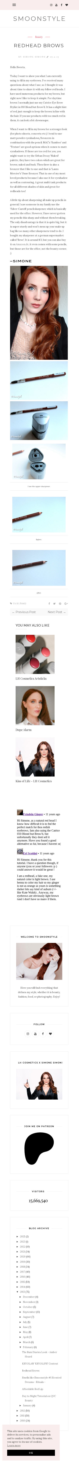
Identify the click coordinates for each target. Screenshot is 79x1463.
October (28, 1307)
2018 (22, 1266)
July (25, 1322)
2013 (22, 1291)
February (28, 1347)
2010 (22, 1420)
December (29, 1296)
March (26, 1342)
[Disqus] (39, 854)
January (27, 1405)
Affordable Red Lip (32, 1389)
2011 (22, 1415)
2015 (22, 1281)
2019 (22, 1261)
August (27, 1317)
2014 (22, 1286)
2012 (22, 1410)
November (29, 1302)
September (29, 1312)
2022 (22, 1246)
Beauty (39, 37)
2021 (22, 1251)
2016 (22, 1276)
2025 (22, 1236)
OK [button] (31, 1452)
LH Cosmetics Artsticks (31, 678)
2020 (23, 1256)
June (25, 1327)
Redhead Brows (31, 1370)
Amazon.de (22, 244)
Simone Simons (35, 56)
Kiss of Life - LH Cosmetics (34, 781)
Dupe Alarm (23, 730)
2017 (22, 1271)
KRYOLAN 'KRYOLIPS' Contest (40, 1363)
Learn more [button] (14, 1445)
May (25, 1332)
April (25, 1337)
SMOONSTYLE (39, 19)
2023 (22, 1241)
